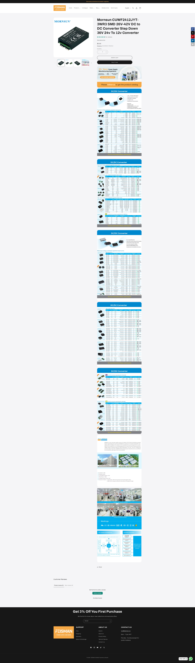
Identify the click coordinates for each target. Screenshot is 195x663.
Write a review (97, 593)
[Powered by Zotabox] (193, 44)
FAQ (77, 630)
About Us (101, 633)
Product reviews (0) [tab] (59, 585)
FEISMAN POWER (95, 657)
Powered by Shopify (103, 657)
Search (100, 630)
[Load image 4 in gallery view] (85, 63)
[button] (77, 8)
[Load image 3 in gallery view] (77, 63)
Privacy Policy (102, 636)
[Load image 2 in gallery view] (69, 63)
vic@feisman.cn (126, 631)
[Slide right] (91, 63)
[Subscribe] (110, 621)
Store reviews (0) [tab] (69, 585)
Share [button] (100, 567)
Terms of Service (103, 639)
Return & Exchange (81, 639)
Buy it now (115, 62)
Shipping (99, 45)
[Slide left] (55, 63)
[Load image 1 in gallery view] (61, 63)
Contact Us (102, 642)
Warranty (78, 636)
